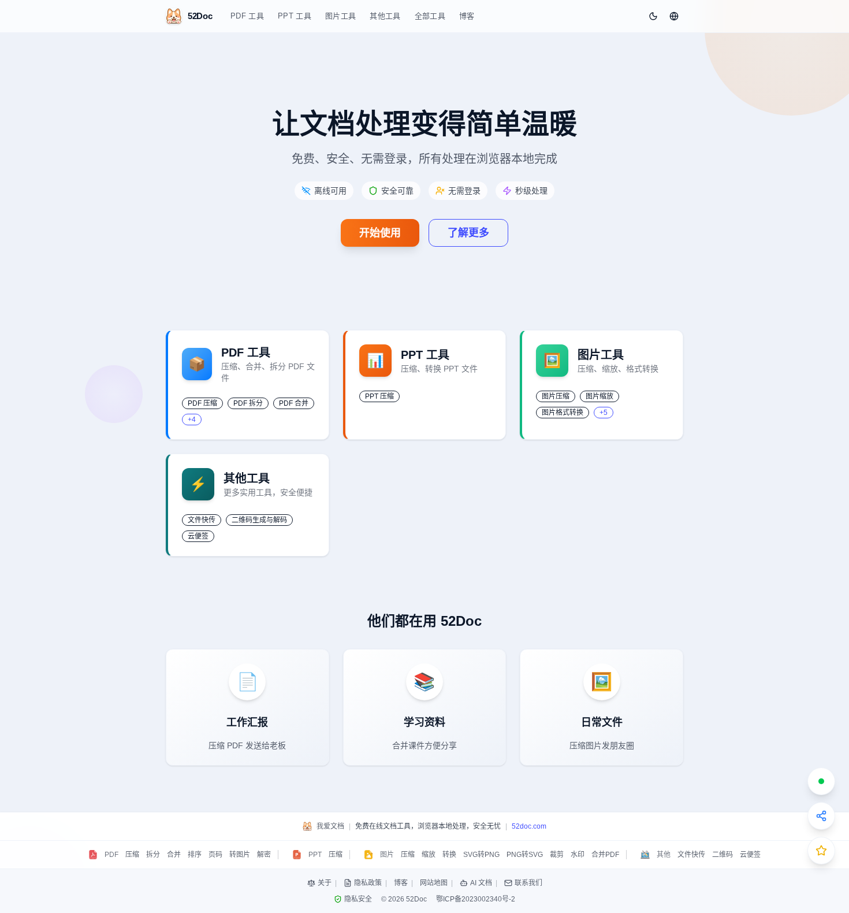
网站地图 (434, 883)
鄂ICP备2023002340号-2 (475, 899)
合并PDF (605, 855)
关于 (325, 883)
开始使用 (380, 233)
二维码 (722, 855)
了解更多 (468, 233)
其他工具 (385, 16)
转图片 (239, 855)
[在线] (821, 781)
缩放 (428, 855)
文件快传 (691, 855)
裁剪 (557, 855)
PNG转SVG (525, 855)
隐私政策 (368, 883)
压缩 (132, 855)
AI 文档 (481, 883)
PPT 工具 (294, 16)
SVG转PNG (481, 855)
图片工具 (340, 16)
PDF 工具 (247, 16)
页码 (215, 855)
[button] (674, 16)
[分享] (821, 816)
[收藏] (821, 850)
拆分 (153, 855)
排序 (195, 855)
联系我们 (528, 883)
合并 (174, 855)
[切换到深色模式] (653, 16)
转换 (449, 855)
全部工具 (430, 16)
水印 (577, 855)
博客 (467, 16)
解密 (264, 855)
